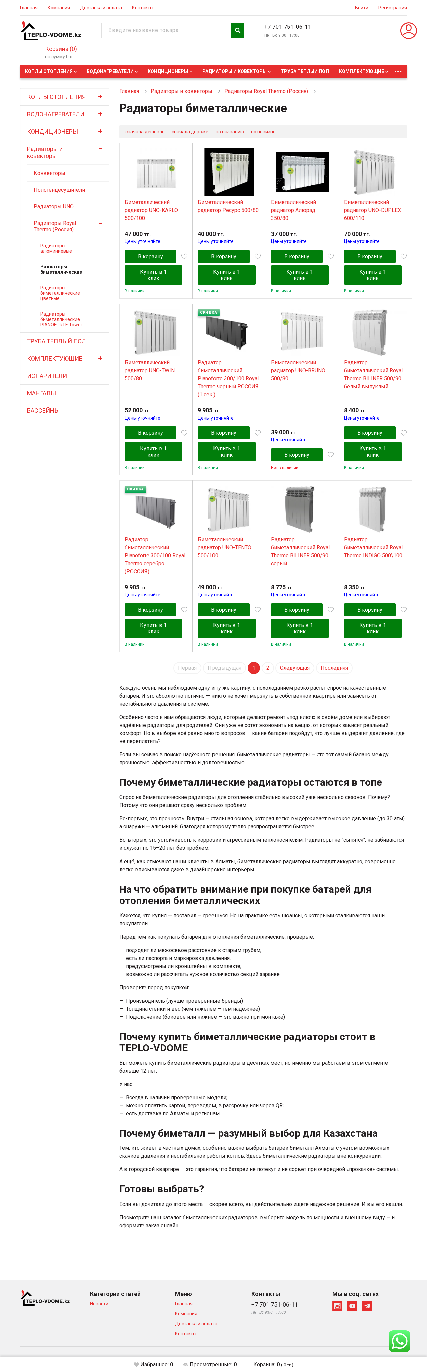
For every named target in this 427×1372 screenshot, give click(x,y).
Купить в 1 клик (153, 275)
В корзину (150, 256)
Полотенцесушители (59, 190)
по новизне (263, 131)
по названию (230, 131)
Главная (29, 7)
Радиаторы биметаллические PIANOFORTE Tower (61, 319)
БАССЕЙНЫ (43, 410)
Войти (361, 7)
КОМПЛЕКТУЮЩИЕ (361, 71)
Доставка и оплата (101, 7)
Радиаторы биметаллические (61, 269)
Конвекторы (49, 173)
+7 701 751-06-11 (287, 27)
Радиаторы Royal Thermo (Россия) (55, 226)
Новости (99, 1303)
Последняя (334, 668)
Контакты (142, 7)
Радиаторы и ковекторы (234, 71)
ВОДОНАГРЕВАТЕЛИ (110, 71)
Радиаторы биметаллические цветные (60, 293)
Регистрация (392, 7)
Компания (59, 7)
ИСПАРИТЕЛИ (47, 375)
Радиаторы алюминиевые (56, 248)
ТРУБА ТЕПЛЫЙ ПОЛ (305, 71)
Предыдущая (224, 668)
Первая (187, 668)
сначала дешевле (145, 131)
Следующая (295, 668)
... (398, 69)
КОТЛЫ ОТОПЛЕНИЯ (49, 71)
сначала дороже (190, 131)
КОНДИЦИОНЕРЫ (168, 71)
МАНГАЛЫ (41, 393)
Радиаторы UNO (54, 206)
